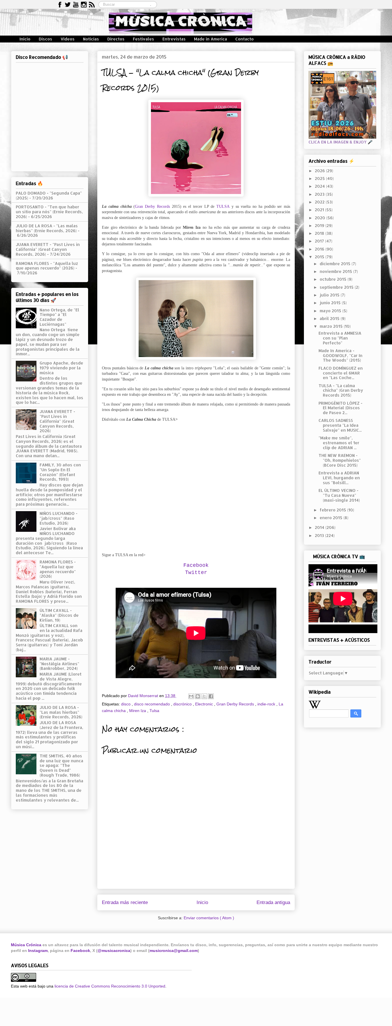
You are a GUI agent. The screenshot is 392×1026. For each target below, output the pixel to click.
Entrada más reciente (125, 902)
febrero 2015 (333, 509)
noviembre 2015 (336, 271)
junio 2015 (331, 302)
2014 (320, 527)
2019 (320, 225)
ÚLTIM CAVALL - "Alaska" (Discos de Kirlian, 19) (59, 615)
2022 (320, 201)
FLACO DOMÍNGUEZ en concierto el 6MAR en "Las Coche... (341, 373)
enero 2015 (332, 517)
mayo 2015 (331, 310)
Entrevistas (174, 38)
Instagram (38, 950)
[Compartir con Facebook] (211, 696)
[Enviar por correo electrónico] (191, 696)
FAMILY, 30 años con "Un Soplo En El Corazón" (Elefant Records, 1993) (60, 472)
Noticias (91, 38)
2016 (320, 249)
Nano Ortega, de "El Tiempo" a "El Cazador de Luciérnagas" (59, 317)
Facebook (80, 950)
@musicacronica (114, 950)
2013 (320, 535)
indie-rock (266, 704)
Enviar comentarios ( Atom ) (209, 918)
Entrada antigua (273, 902)
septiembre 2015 (337, 287)
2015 (320, 256)
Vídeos (68, 38)
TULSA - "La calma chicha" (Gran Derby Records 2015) (341, 390)
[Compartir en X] (204, 696)
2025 (320, 178)
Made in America (210, 38)
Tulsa (154, 710)
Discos (45, 38)
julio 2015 (330, 294)
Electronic (204, 704)
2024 (320, 186)
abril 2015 (330, 318)
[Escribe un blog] (198, 696)
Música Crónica (26, 944)
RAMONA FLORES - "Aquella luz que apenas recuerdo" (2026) (47, 266)
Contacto (244, 38)
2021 (320, 209)
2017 (320, 240)
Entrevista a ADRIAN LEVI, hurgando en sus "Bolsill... (339, 477)
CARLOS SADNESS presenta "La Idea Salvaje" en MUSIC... (340, 425)
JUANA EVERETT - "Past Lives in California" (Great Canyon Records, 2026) (48, 249)
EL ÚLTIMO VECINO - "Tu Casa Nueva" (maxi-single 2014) (339, 495)
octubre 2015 (334, 279)
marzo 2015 (332, 326)
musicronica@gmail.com (174, 950)
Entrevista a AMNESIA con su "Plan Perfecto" (340, 338)
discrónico (183, 704)
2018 (320, 233)
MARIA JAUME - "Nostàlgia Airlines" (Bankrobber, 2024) (59, 663)
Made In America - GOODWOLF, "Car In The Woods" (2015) (340, 355)
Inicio (25, 38)
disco (126, 704)
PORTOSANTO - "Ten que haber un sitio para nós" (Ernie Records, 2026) (49, 211)
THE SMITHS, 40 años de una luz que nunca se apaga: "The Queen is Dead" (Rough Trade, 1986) (61, 765)
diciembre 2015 (336, 263)
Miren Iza (138, 710)
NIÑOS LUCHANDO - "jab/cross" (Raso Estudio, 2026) (58, 518)
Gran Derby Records (152, 206)
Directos (116, 38)
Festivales (143, 38)
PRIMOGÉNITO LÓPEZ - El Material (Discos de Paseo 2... (340, 408)
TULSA (223, 206)
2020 (320, 217)
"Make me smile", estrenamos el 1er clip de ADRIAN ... (339, 442)
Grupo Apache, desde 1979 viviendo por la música (61, 367)
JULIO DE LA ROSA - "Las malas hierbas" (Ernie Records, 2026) (47, 228)
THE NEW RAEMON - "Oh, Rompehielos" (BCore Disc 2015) (340, 460)
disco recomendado (152, 704)
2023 (320, 194)
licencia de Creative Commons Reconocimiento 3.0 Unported (110, 986)
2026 (320, 170)
